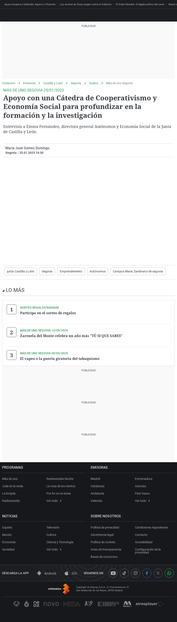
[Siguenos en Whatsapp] (169, 573)
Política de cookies (103, 542)
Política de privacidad (105, 527)
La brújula (9, 493)
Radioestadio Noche (59, 478)
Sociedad (8, 549)
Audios (93, 83)
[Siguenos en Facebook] (146, 573)
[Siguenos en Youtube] (113, 573)
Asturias (140, 486)
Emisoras (29, 83)
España (7, 527)
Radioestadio (11, 500)
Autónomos (98, 271)
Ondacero (8, 83)
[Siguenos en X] (158, 573)
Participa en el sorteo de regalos (48, 313)
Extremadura (143, 478)
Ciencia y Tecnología (59, 542)
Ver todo (52, 500)
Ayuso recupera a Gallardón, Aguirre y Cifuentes (29, 4)
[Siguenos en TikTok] (124, 573)
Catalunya (97, 486)
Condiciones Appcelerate (151, 527)
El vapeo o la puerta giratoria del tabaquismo (60, 358)
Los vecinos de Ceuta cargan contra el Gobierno (85, 4)
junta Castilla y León (21, 271)
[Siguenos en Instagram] (135, 573)
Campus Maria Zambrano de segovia (138, 271)
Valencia (96, 500)
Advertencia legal (102, 534)
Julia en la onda (12, 486)
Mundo (7, 534)
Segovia (76, 83)
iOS (74, 573)
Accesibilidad (143, 542)
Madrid (95, 478)
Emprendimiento (71, 271)
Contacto (141, 534)
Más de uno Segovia (119, 83)
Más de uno (10, 478)
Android (49, 573)
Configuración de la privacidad (148, 551)
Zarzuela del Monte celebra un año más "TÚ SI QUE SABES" (71, 335)
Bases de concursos (104, 556)
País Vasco (142, 493)
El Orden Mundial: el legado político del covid (140, 4)
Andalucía (97, 493)
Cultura (51, 534)
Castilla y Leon (53, 83)
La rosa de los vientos (60, 486)
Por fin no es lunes (58, 493)
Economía (9, 542)
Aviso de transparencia (106, 549)
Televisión (52, 527)
